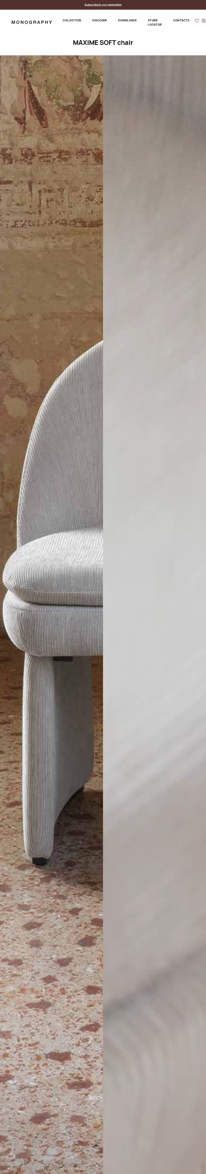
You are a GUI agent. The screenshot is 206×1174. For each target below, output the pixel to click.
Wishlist (197, 21)
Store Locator (155, 22)
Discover (99, 20)
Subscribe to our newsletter (103, 4)
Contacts (181, 20)
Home (32, 22)
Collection (72, 20)
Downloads (127, 20)
